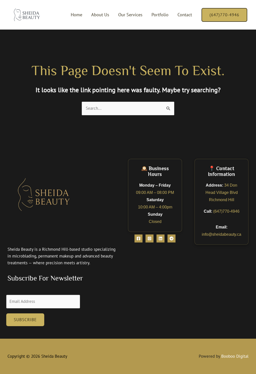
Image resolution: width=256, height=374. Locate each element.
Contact (185, 15)
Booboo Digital (234, 356)
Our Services (130, 15)
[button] (224, 15)
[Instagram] (150, 238)
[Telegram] (172, 238)
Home (76, 15)
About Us (100, 15)
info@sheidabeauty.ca (221, 234)
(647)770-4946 (226, 211)
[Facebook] (138, 238)
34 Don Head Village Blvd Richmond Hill (222, 192)
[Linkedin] (160, 238)
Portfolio (160, 15)
